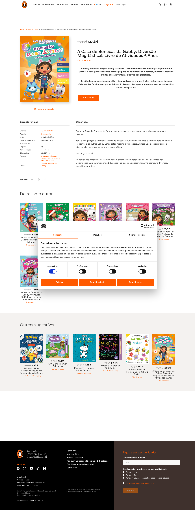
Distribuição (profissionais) (80, 464)
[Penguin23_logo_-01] (24, 4)
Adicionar (88, 97)
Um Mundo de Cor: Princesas (57, 365)
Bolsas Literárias (74, 457)
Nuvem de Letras (32, 29)
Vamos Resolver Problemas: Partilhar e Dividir (137, 371)
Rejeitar (59, 282)
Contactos (71, 467)
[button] (159, 5)
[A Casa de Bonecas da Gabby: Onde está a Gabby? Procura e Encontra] (110, 204)
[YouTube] (31, 468)
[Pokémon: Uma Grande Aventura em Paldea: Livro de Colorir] (31, 335)
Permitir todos (135, 282)
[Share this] (39, 179)
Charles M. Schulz (84, 373)
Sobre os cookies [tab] (137, 235)
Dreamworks (84, 60)
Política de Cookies (24, 480)
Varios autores (58, 369)
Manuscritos (72, 454)
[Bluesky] (44, 468)
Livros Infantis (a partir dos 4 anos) (50, 159)
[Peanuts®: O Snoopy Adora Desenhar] (84, 335)
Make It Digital (37, 500)
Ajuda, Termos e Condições (27, 485)
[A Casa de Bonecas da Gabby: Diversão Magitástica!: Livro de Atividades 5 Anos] (163, 335)
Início (22, 29)
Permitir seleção (97, 282)
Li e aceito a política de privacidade (139, 483)
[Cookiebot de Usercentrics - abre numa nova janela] (142, 226)
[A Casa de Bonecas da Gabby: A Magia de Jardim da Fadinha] (163, 204)
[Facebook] (18, 468)
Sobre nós (71, 451)
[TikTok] (37, 468)
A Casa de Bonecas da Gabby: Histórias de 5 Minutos (31, 239)
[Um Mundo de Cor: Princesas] (57, 335)
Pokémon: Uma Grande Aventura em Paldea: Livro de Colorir (31, 370)
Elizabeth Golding (110, 371)
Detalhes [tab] (97, 235)
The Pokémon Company (31, 376)
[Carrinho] (165, 4)
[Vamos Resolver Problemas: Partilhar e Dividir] (137, 335)
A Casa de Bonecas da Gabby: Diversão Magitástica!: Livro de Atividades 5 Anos (164, 374)
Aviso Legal (21, 477)
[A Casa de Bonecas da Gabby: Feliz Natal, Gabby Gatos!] (57, 204)
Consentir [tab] (57, 235)
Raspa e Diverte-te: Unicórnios (110, 367)
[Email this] (32, 179)
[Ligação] (171, 4)
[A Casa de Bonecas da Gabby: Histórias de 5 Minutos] (31, 204)
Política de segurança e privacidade (31, 483)
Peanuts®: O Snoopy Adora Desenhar (84, 369)
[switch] (82, 271)
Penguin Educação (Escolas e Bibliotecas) (87, 461)
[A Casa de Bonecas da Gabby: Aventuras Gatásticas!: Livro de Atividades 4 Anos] (31, 257)
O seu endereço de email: (134, 457)
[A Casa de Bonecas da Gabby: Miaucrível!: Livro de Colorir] (84, 204)
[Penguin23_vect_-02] (74, 481)
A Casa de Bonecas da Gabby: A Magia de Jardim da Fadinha (164, 234)
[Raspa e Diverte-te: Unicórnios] (110, 335)
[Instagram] (24, 468)
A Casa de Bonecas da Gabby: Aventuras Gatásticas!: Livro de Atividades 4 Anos (31, 296)
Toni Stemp (137, 377)
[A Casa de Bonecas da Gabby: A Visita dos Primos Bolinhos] (137, 204)
